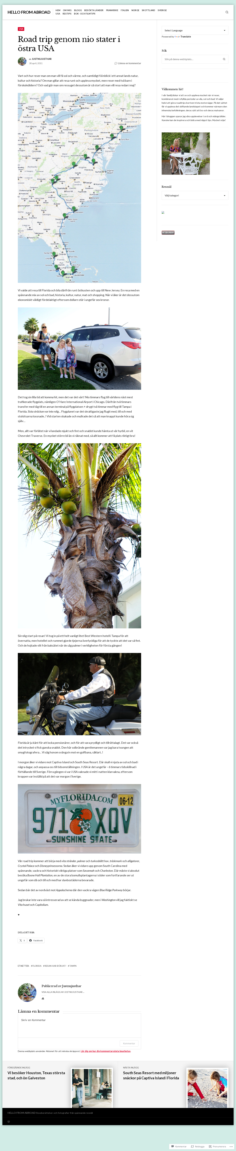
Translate (185, 36)
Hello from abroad (29, 12)
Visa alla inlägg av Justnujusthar (62, 992)
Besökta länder (94, 10)
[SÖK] (226, 12)
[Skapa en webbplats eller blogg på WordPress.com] (63, 1121)
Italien (125, 10)
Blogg (78, 10)
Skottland (148, 10)
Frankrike (112, 10)
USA (58, 13)
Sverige (162, 10)
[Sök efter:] (191, 59)
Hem (58, 10)
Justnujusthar (42, 59)
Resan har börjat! (55, 966)
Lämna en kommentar (129, 63)
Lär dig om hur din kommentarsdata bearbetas (106, 1051)
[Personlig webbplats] (43, 998)
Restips (67, 13)
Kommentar (129, 1043)
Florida (36, 966)
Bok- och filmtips (84, 13)
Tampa (73, 966)
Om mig (67, 10)
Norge (135, 10)
